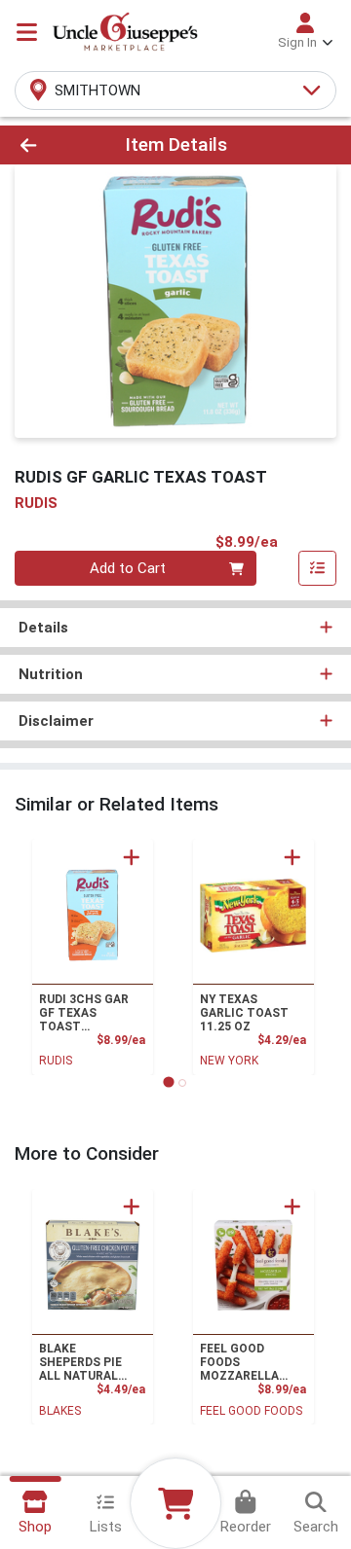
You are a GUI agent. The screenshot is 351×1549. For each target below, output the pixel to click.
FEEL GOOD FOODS (251, 1411)
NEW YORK (229, 1060)
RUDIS (55, 1060)
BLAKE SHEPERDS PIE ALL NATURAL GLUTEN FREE (80, 1362)
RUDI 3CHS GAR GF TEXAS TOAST (84, 1012)
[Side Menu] (27, 32)
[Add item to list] (317, 568)
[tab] (168, 1082)
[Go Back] (55, 145)
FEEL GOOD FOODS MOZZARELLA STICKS (239, 1362)
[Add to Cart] (131, 857)
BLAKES (60, 1411)
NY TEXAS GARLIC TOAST (244, 1012)
